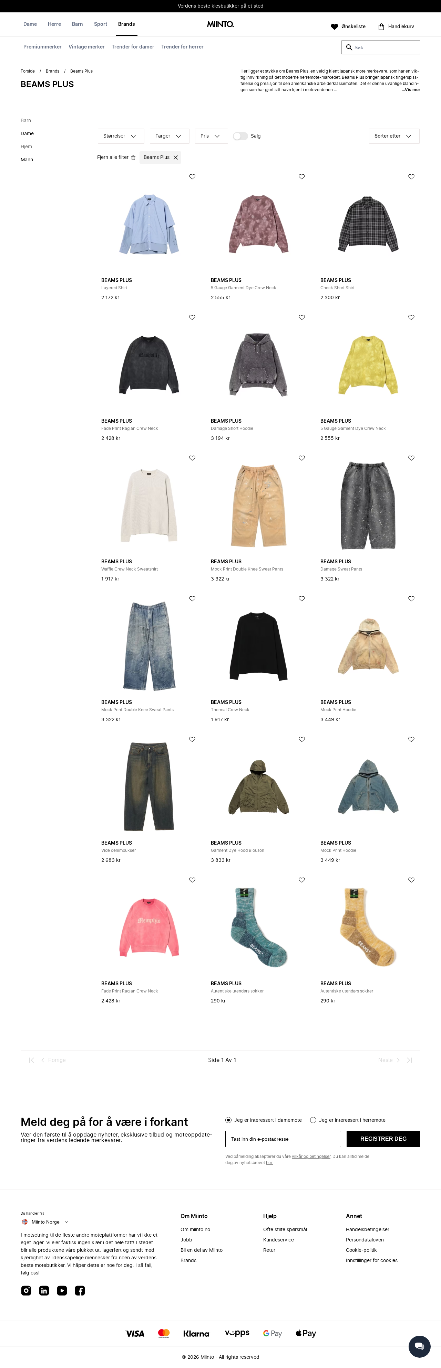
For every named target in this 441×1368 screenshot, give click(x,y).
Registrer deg (383, 1139)
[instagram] (26, 1291)
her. (269, 1163)
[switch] (247, 136)
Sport (100, 24)
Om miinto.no (195, 1229)
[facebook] (79, 1291)
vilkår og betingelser (311, 1156)
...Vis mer (411, 90)
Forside (28, 71)
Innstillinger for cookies (372, 1260)
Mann (27, 160)
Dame (30, 24)
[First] (32, 1060)
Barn (77, 24)
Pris (205, 136)
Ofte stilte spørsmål (285, 1229)
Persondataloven (365, 1240)
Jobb (186, 1240)
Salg (256, 136)
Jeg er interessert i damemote (268, 1120)
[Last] (409, 1060)
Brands (126, 24)
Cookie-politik (361, 1250)
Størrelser (114, 136)
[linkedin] (44, 1291)
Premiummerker (42, 47)
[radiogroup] (322, 1119)
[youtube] (62, 1291)
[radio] (228, 1120)
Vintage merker (87, 47)
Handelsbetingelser (367, 1229)
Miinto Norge (46, 1222)
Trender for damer (133, 47)
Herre (54, 24)
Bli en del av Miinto (202, 1250)
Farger (162, 136)
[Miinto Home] (220, 25)
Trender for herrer (182, 47)
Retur (269, 1250)
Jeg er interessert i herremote (352, 1120)
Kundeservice (278, 1240)
